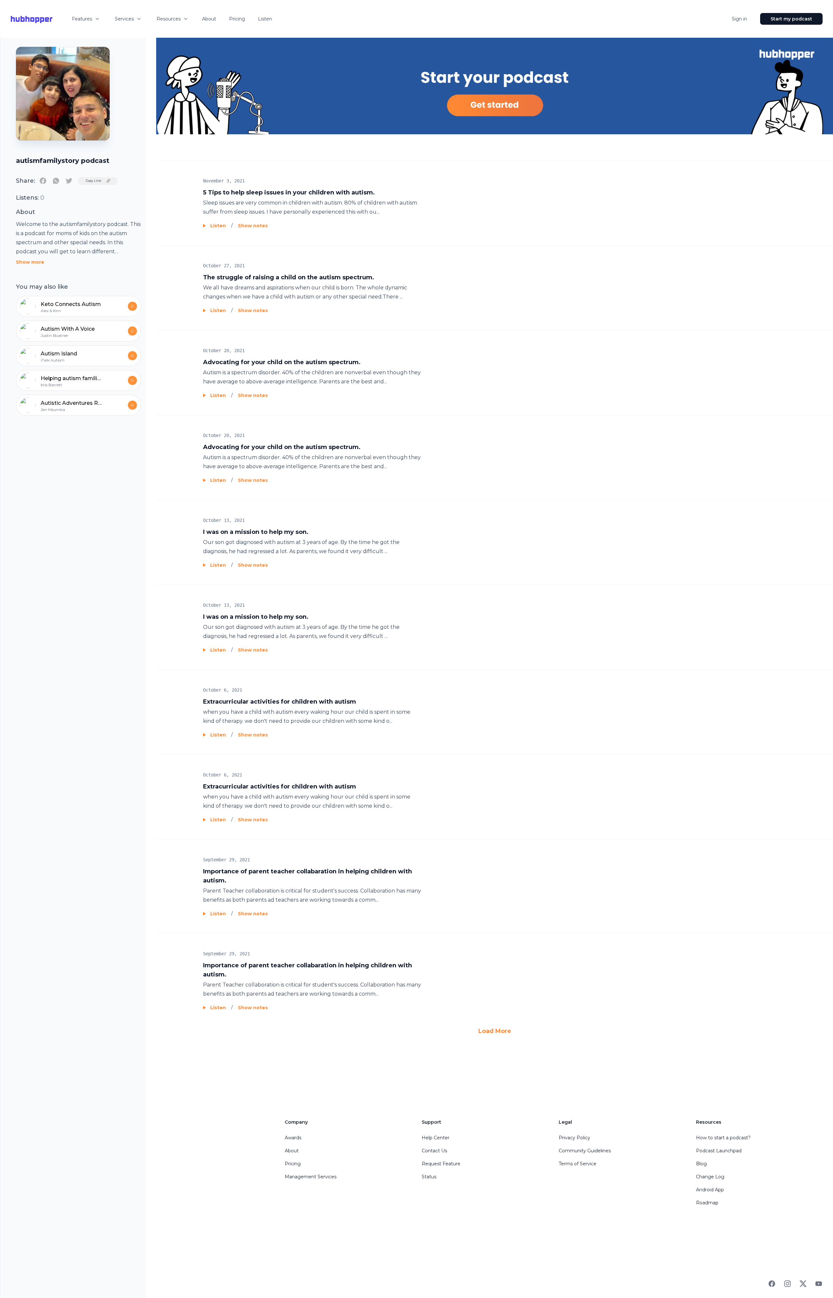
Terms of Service (577, 1164)
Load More (494, 1031)
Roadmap (707, 1203)
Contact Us (434, 1151)
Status (429, 1177)
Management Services (310, 1177)
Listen (265, 19)
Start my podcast (791, 19)
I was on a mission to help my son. (255, 532)
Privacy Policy (574, 1138)
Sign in (739, 19)
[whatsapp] (56, 181)
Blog (701, 1164)
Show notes (253, 226)
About (209, 19)
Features (82, 19)
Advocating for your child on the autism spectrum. (282, 362)
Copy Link (93, 180)
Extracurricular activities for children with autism (279, 701)
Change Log (710, 1177)
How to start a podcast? (723, 1138)
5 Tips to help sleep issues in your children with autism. (289, 192)
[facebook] (43, 181)
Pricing (237, 19)
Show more (30, 262)
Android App (710, 1190)
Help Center (435, 1138)
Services (124, 19)
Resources (169, 19)
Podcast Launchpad (719, 1151)
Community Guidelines (585, 1151)
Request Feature (441, 1164)
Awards (293, 1138)
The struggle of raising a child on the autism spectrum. (288, 277)
